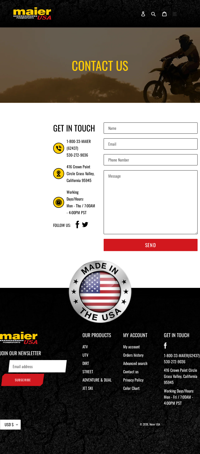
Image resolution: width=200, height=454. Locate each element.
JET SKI (87, 388)
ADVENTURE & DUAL (96, 380)
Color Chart (131, 388)
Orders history (133, 355)
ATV (85, 347)
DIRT (85, 363)
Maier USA (155, 424)
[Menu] (175, 13)
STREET (87, 371)
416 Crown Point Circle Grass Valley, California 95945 (180, 376)
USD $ (9, 424)
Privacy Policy (133, 380)
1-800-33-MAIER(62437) (182, 355)
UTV (85, 355)
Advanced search (135, 363)
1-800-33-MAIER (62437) (79, 144)
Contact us (131, 371)
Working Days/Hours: (179, 397)
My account (131, 347)
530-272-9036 (77, 155)
